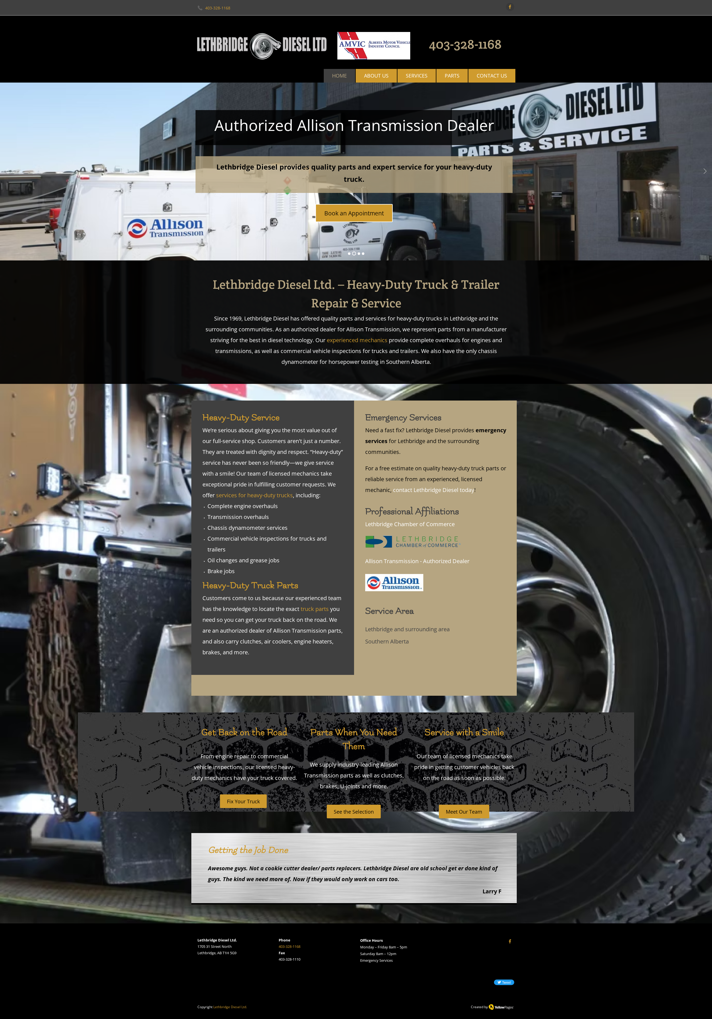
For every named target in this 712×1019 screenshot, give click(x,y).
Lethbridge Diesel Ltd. (230, 1007)
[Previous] (7, 171)
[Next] (705, 171)
